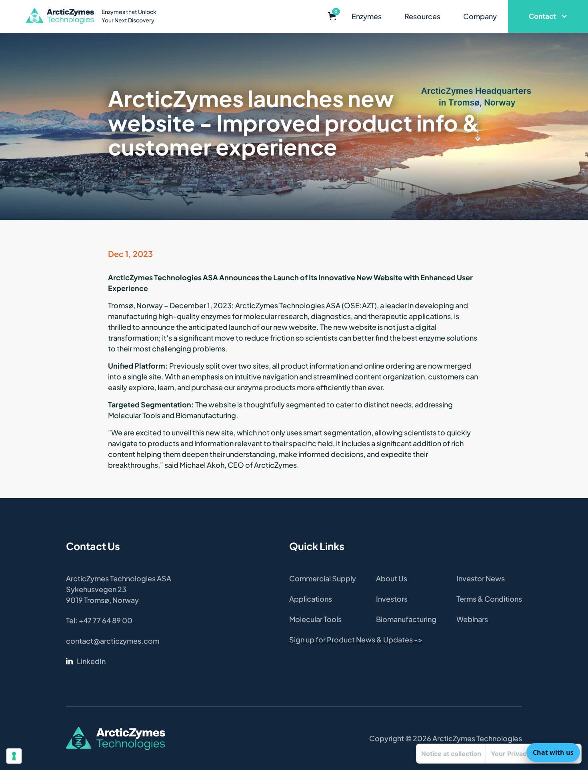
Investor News (480, 578)
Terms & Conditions (489, 598)
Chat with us (553, 752)
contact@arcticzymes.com (112, 640)
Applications (310, 598)
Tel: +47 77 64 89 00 (99, 620)
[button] (332, 16)
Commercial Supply (322, 578)
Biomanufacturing (406, 619)
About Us (391, 578)
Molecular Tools (315, 619)
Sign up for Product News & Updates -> (355, 639)
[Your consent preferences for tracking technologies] (14, 756)
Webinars (472, 619)
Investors (392, 598)
